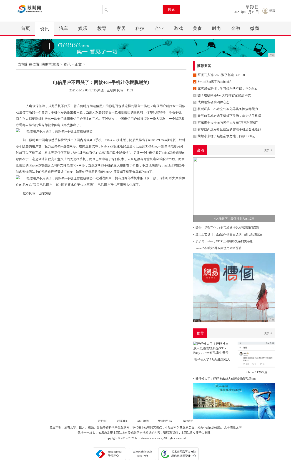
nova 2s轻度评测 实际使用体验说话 (217, 248)
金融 (235, 28)
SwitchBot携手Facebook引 (213, 81)
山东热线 (45, 193)
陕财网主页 (50, 64)
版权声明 (188, 421)
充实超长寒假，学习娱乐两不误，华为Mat (225, 88)
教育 (101, 28)
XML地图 (143, 421)
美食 (197, 28)
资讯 (44, 28)
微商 (254, 28)
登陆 (272, 10)
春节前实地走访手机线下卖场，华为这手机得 (227, 115)
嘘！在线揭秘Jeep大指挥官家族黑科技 (222, 95)
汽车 (63, 28)
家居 (120, 28)
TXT (171, 421)
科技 (140, 28)
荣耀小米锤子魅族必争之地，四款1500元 (224, 136)
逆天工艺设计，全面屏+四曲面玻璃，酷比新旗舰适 (227, 234)
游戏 (178, 28)
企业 (159, 28)
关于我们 (103, 421)
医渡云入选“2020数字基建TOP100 (219, 75)
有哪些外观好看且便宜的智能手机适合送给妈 (227, 129)
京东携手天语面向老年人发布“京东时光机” (226, 122)
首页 (25, 28)
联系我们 (122, 421)
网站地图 (163, 421)
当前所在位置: (29, 64)
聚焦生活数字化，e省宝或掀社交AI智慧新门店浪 (226, 227)
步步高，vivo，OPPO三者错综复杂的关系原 (223, 241)
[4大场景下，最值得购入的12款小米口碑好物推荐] (234, 189)
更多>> (268, 150)
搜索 (171, 10)
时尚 (216, 28)
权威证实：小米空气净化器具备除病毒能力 (226, 109)
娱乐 (82, 28)
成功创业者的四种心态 (211, 102)
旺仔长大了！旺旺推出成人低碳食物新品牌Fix (224, 378)
